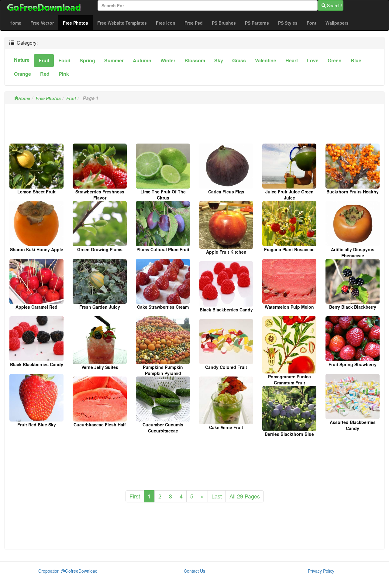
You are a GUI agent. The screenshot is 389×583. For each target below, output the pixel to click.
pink (64, 73)
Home (15, 23)
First (134, 496)
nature (21, 59)
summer (114, 60)
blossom (194, 60)
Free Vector (42, 23)
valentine (265, 60)
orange (22, 73)
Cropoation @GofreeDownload (68, 571)
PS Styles (288, 23)
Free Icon (165, 23)
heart (291, 60)
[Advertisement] (194, 125)
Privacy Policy (321, 571)
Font (311, 23)
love (312, 60)
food (64, 60)
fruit (44, 60)
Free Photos (78, 22)
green (335, 60)
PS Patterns (257, 23)
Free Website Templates (122, 23)
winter (167, 60)
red (45, 73)
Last (217, 496)
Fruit (71, 98)
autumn (142, 60)
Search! (334, 5)
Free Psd (193, 23)
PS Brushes (224, 23)
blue (356, 60)
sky (218, 60)
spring (87, 60)
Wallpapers (337, 23)
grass (239, 60)
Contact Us (194, 571)
